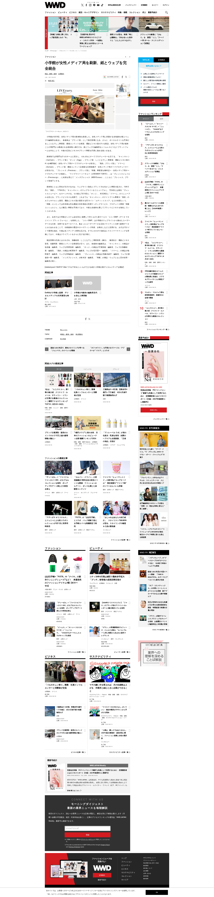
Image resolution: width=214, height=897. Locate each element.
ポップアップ (85, 492)
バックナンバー (130, 5)
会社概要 (145, 870)
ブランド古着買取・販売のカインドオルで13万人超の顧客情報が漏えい (56, 435)
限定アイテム (119, 489)
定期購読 (144, 5)
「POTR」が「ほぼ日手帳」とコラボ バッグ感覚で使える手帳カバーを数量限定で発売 (85, 521)
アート (66, 492)
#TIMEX (47, 597)
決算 (104, 399)
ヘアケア (112, 445)
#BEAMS (59, 646)
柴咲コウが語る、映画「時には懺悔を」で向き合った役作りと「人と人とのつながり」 (121, 37)
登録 (153, 101)
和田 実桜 (92, 586)
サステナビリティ (108, 12)
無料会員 (146, 60)
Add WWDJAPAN (113, 77)
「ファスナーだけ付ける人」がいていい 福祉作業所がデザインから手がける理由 (114, 709)
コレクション (134, 12)
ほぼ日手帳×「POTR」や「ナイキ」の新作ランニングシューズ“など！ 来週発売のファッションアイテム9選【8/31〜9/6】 (154, 187)
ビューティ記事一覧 (121, 652)
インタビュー (107, 530)
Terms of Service (74, 847)
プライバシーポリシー (88, 839)
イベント (83, 399)
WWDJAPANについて (149, 857)
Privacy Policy (105, 845)
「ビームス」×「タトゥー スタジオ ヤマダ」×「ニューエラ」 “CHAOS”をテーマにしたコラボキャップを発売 (154, 129)
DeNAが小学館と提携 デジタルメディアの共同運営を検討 (57, 296)
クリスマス (108, 611)
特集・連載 (122, 12)
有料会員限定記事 (114, 5)
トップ (124, 858)
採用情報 (145, 876)
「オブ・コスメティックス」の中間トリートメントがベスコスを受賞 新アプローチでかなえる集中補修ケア (157, 591)
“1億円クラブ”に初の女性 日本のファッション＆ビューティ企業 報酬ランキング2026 (86, 435)
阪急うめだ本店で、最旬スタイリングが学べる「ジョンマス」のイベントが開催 (67, 349)
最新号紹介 (152, 12)
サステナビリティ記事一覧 (119, 752)
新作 (53, 492)
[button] (167, 12)
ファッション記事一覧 (76, 652)
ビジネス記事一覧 (77, 752)
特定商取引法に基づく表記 (151, 863)
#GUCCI (92, 590)
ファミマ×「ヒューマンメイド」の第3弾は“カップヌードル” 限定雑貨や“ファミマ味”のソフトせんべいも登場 (114, 481)
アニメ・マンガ (58, 589)
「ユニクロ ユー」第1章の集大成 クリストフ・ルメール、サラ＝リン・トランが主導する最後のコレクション (154, 313)
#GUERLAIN (105, 646)
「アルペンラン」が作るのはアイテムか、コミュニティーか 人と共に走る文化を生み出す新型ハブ (152, 480)
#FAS (103, 619)
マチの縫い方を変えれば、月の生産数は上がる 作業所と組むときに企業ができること (108, 688)
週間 (161, 119)
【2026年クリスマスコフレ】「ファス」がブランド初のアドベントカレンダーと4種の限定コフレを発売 (114, 605)
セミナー (155, 5)
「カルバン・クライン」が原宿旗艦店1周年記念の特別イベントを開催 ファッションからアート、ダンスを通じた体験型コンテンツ (86, 483)
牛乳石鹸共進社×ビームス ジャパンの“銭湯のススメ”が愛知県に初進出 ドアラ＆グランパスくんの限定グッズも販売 (154, 276)
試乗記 (147, 175)
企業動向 (61, 74)
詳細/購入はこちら (73, 790)
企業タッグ (59, 492)
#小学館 (63, 339)
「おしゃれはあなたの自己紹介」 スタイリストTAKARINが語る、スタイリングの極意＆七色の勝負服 (114, 521)
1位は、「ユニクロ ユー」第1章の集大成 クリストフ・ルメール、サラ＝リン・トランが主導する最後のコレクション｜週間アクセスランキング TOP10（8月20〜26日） (56, 396)
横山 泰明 (48, 304)
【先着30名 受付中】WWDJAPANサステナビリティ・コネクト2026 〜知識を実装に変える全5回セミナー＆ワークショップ (91, 40)
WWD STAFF (49, 592)
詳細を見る (153, 410)
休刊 (79, 299)
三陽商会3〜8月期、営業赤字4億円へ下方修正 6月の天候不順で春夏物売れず (115, 392)
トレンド (56, 408)
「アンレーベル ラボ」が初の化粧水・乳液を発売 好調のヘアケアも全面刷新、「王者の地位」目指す (114, 437)
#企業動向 (79, 334)
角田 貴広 (51, 81)
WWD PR (159, 543)
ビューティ (62, 12)
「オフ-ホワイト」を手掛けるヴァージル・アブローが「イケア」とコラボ (107, 349)
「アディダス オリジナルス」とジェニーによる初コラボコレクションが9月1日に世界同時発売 (56, 521)
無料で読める (86, 442)
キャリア (124, 880)
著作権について (147, 868)
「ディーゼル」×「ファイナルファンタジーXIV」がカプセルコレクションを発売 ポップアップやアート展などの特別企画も (57, 483)
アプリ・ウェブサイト (51, 302)
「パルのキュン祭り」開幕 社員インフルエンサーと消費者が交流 (85, 392)
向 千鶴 (92, 699)
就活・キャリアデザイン (89, 12)
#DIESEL (59, 621)
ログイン (166, 5)
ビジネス (73, 12)
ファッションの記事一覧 (120, 540)
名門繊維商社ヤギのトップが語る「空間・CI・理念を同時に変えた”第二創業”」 (152, 506)
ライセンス (109, 583)
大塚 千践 (77, 301)
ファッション (50, 12)
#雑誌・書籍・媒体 (67, 334)
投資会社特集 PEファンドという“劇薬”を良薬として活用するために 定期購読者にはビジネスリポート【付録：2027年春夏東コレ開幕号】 (154, 396)
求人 (144, 12)
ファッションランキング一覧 (157, 329)
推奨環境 (145, 865)
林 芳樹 (47, 694)
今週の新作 (48, 589)
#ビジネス (63, 330)
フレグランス (94, 583)
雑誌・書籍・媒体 (51, 74)
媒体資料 (145, 878)
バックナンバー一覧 (160, 419)
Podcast (104, 694)
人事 (75, 299)
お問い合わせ (147, 873)
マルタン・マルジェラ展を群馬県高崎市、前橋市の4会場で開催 (154, 295)
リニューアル (121, 445)
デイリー (146, 119)
